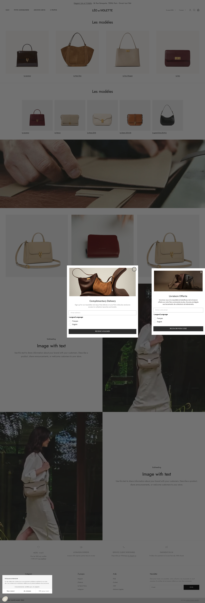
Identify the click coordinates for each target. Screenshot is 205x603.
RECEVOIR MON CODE (178, 329)
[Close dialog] (134, 269)
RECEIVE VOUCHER (102, 331)
